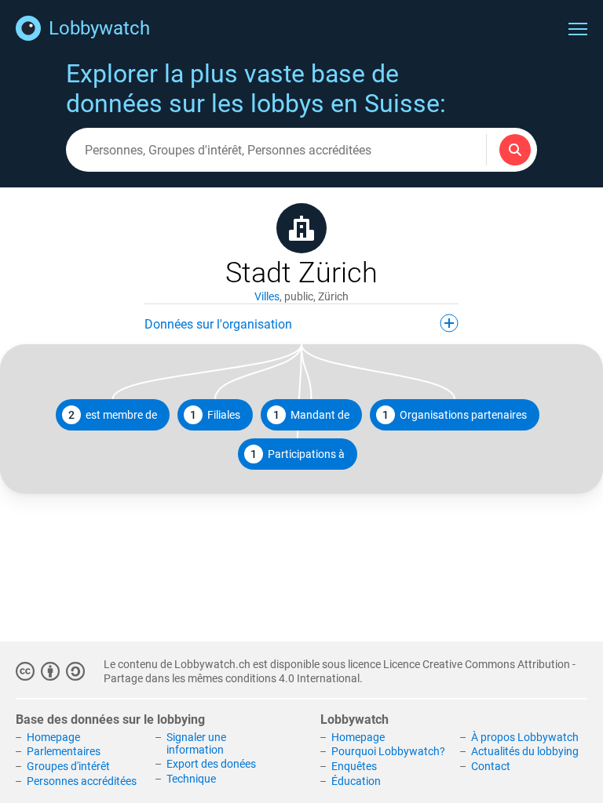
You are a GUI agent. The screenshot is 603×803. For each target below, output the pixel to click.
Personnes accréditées (82, 781)
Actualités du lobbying (525, 751)
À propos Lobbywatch (525, 737)
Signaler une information (196, 743)
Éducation (356, 781)
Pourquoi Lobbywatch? (388, 751)
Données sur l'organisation (218, 324)
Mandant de (311, 415)
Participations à (297, 454)
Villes (267, 296)
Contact (490, 766)
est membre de (112, 415)
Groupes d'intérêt (68, 766)
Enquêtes (354, 766)
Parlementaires (63, 751)
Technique (191, 778)
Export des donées (211, 764)
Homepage (53, 737)
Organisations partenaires (454, 415)
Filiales (215, 415)
